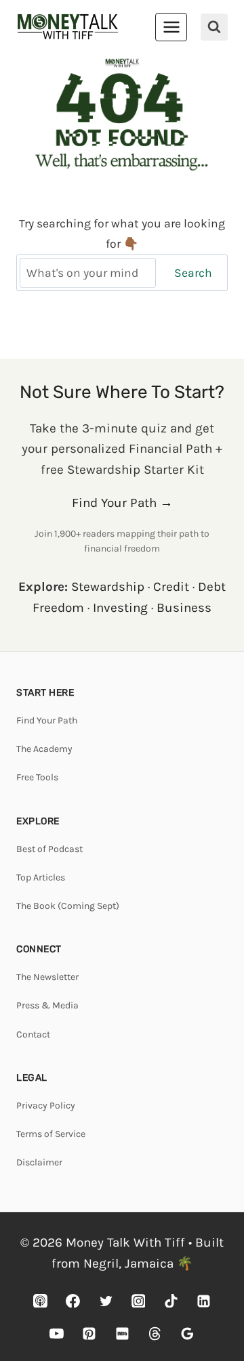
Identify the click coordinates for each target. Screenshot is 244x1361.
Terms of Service (50, 1134)
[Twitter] (106, 1301)
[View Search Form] (214, 27)
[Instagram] (138, 1301)
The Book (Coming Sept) (67, 906)
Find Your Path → (122, 502)
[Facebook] (73, 1301)
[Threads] (154, 1333)
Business (184, 607)
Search (193, 273)
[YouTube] (57, 1333)
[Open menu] (171, 27)
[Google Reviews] (187, 1333)
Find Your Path (46, 720)
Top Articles (40, 877)
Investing (120, 607)
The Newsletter (47, 977)
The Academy (44, 749)
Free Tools (37, 777)
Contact (33, 1034)
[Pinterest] (89, 1333)
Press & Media (47, 1005)
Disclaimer (39, 1162)
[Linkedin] (203, 1301)
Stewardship (107, 586)
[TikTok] (171, 1301)
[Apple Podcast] (40, 1301)
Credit (171, 586)
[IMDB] (122, 1333)
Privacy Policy (45, 1105)
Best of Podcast (49, 849)
